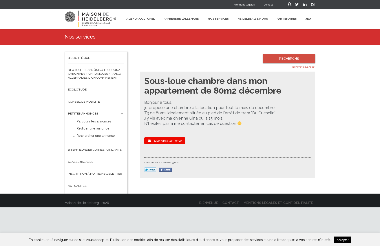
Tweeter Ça (150, 169)
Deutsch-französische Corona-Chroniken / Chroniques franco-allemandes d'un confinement (95, 73)
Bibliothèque (79, 57)
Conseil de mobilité (84, 101)
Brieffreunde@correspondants (95, 149)
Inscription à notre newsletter (95, 173)
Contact (268, 4)
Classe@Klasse (80, 161)
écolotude (77, 89)
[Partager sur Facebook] (165, 170)
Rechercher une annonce (96, 135)
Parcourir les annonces (94, 121)
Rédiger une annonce (93, 128)
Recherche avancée (302, 66)
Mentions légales (244, 4)
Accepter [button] (343, 240)
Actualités (77, 185)
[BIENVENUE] (115, 18)
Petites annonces (83, 113)
